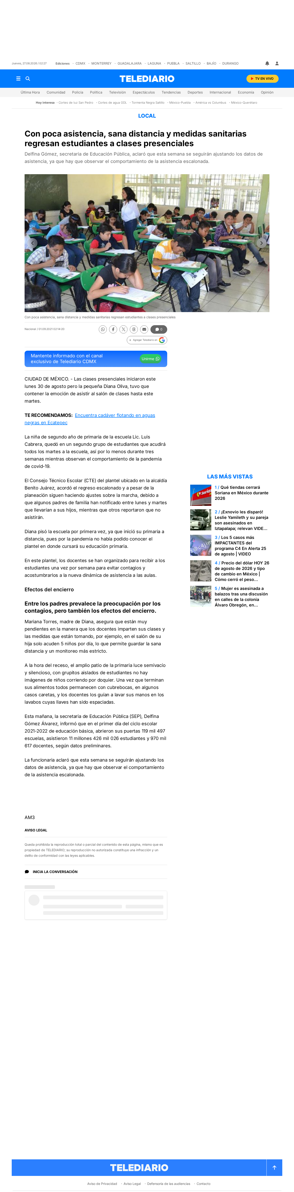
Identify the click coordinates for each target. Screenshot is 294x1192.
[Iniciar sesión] (277, 63)
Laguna (154, 63)
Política (96, 92)
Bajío (211, 63)
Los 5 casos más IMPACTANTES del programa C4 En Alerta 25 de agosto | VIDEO (240, 545)
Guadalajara (130, 63)
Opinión (267, 92)
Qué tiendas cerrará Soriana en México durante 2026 (242, 493)
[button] (147, 340)
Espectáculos (144, 92)
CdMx (80, 63)
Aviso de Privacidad (102, 1184)
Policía (77, 92)
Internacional (220, 92)
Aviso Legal (132, 1184)
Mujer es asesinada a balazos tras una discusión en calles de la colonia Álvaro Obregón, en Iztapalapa (241, 599)
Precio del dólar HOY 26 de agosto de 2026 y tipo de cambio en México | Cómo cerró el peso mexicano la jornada (242, 573)
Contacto (203, 1184)
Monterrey (101, 63)
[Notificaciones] (267, 63)
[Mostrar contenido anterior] (32, 243)
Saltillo (193, 63)
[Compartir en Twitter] (123, 329)
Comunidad (56, 92)
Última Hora (30, 92)
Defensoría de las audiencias (168, 1184)
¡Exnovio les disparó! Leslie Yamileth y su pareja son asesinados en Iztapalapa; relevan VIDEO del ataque (241, 522)
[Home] (147, 78)
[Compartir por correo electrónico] (144, 329)
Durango (230, 63)
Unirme (148, 358)
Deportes (195, 92)
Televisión (117, 92)
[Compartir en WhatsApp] (103, 329)
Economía (246, 92)
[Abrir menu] (18, 78)
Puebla (173, 63)
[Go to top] (274, 1167)
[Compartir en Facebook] (113, 329)
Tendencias (171, 92)
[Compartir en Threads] (134, 329)
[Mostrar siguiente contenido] (262, 243)
